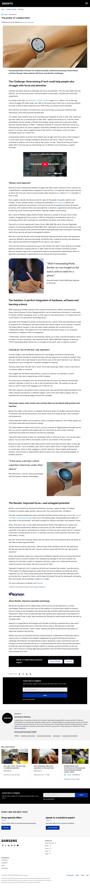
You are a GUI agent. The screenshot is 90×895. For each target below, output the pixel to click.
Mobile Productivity (11, 9)
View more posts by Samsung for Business (25, 731)
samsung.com (70, 875)
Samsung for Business (27, 22)
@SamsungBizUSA (20, 728)
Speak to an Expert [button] (55, 661)
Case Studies (4, 860)
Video (6, 14)
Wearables (21, 9)
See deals (6, 827)
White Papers (4, 868)
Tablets (46, 853)
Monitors (47, 848)
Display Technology (49, 843)
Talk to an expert (53, 827)
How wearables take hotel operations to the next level (44, 767)
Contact (77, 875)
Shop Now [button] (69, 661)
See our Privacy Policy (29, 699)
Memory (47, 845)
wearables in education (69, 736)
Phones (47, 851)
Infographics (4, 862)
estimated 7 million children (38, 100)
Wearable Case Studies (28, 736)
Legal (87, 875)
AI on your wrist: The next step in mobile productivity (14, 767)
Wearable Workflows (44, 736)
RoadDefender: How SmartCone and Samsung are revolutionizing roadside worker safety (74, 769)
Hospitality (38, 771)
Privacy (82, 875)
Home (2, 9)
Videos (3, 865)
